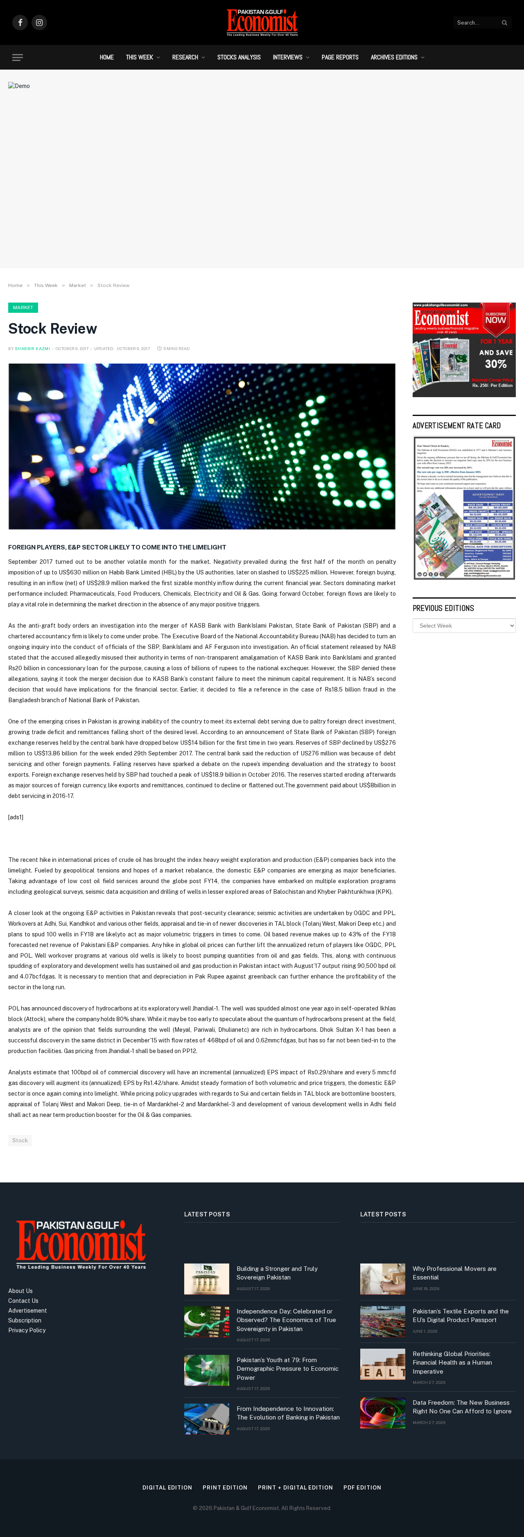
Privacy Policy (26, 1330)
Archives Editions (394, 57)
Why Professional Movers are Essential (455, 1273)
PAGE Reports (340, 57)
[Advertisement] (262, 194)
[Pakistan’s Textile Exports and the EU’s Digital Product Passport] (382, 1321)
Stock (20, 1140)
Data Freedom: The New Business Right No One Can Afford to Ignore (462, 1407)
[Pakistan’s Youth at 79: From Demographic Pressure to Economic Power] (206, 1370)
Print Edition (225, 1488)
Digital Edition (167, 1488)
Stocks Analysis (239, 57)
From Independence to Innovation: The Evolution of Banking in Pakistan (288, 1413)
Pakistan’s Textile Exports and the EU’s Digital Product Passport (461, 1315)
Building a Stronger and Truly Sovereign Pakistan (277, 1273)
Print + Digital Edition (295, 1488)
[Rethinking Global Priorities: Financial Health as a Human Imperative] (382, 1364)
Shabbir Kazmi (32, 348)
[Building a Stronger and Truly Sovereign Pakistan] (206, 1279)
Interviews (288, 57)
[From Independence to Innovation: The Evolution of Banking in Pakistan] (206, 1419)
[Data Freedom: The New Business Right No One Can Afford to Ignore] (382, 1413)
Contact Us (23, 1300)
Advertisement (27, 1310)
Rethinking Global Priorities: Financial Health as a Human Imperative (452, 1362)
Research (185, 57)
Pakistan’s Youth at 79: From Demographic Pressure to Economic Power (288, 1368)
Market (23, 307)
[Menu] (17, 57)
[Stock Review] (202, 447)
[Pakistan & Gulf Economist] (262, 22)
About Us (20, 1291)
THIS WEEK (139, 57)
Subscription (24, 1320)
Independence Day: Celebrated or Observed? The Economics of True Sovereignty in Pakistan (286, 1320)
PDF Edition (362, 1488)
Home (107, 57)
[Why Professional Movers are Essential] (382, 1279)
